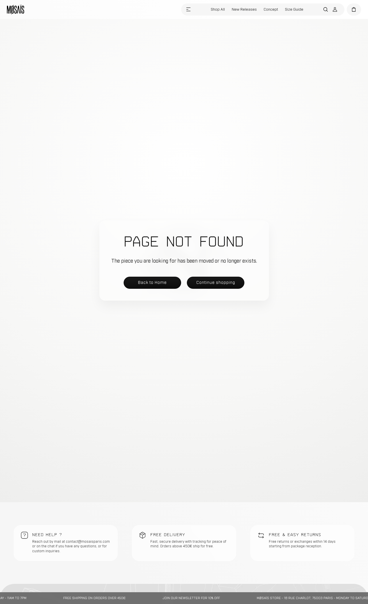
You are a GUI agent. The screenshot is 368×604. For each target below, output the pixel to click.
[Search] (325, 9)
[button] (188, 9)
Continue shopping (215, 282)
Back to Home (152, 282)
